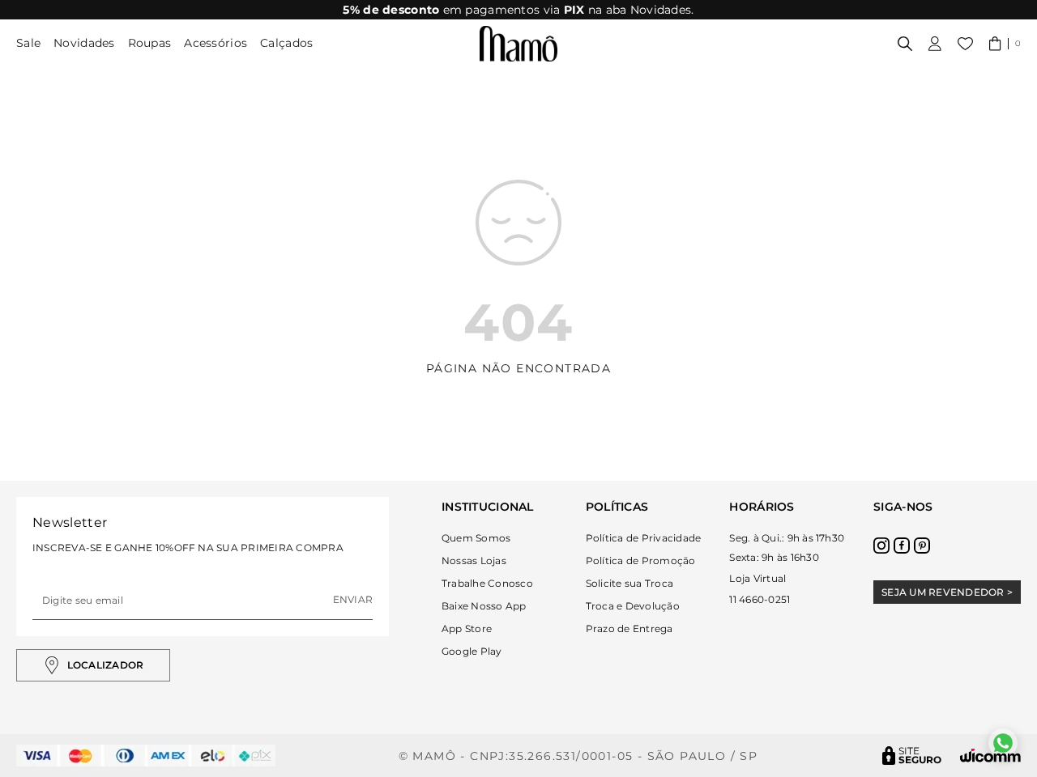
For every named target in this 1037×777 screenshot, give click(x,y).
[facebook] (902, 545)
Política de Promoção (641, 560)
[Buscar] (905, 43)
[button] (1005, 44)
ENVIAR (353, 599)
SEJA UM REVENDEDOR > (947, 592)
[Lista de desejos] (965, 43)
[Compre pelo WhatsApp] (1003, 743)
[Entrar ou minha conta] (934, 43)
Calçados (286, 43)
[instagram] (881, 545)
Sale (28, 43)
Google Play (472, 651)
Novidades (84, 43)
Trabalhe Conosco (487, 583)
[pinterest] (922, 545)
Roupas (150, 43)
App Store (467, 628)
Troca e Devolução (633, 606)
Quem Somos (476, 538)
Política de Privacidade (644, 538)
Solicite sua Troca (629, 583)
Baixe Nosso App (484, 606)
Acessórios (215, 43)
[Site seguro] (912, 755)
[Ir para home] (518, 44)
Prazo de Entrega (629, 628)
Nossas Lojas (474, 560)
